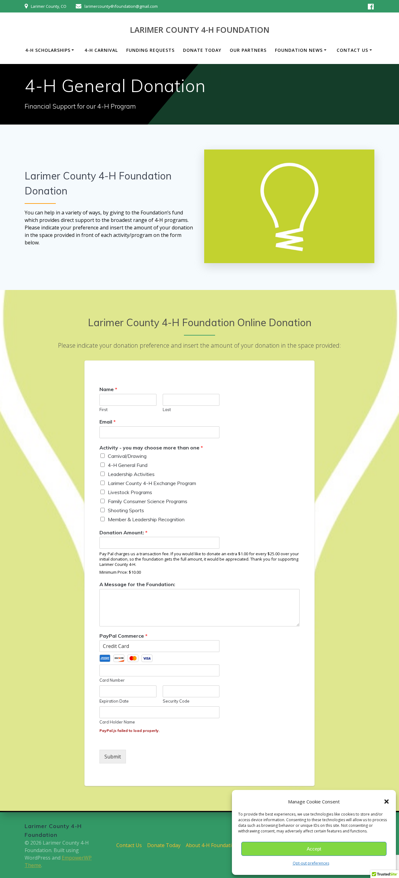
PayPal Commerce (123, 636)
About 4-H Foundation (212, 845)
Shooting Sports (126, 510)
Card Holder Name (117, 721)
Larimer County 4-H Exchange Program (152, 483)
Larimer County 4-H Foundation (199, 30)
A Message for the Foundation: (137, 584)
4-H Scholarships (47, 50)
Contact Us (352, 50)
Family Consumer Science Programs (147, 501)
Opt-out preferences (311, 863)
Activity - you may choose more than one (151, 447)
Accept (314, 848)
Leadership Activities (131, 474)
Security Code (176, 701)
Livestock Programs (130, 492)
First (103, 409)
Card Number (112, 680)
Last (167, 409)
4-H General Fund (127, 465)
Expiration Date (114, 701)
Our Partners (248, 50)
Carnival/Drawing (127, 456)
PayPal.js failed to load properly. (129, 730)
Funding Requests (150, 50)
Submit (112, 756)
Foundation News (299, 50)
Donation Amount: (123, 532)
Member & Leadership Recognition (146, 519)
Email (107, 422)
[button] (386, 801)
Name (108, 389)
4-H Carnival (101, 50)
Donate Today (202, 50)
